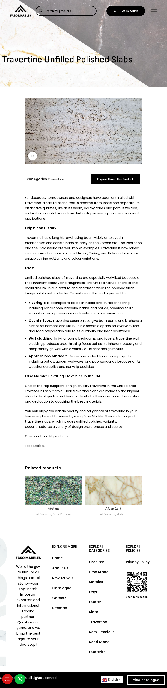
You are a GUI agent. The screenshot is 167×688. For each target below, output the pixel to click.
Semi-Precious (62, 514)
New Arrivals (62, 577)
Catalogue (61, 587)
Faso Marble (34, 445)
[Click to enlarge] (32, 156)
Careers (59, 597)
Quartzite (97, 651)
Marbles (122, 514)
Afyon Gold (113, 509)
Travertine (56, 179)
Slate (93, 611)
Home (57, 557)
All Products (43, 514)
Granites (96, 561)
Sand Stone (99, 641)
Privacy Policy (138, 561)
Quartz (95, 601)
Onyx (93, 591)
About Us (60, 567)
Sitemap (59, 607)
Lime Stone (98, 571)
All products (58, 436)
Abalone (54, 509)
